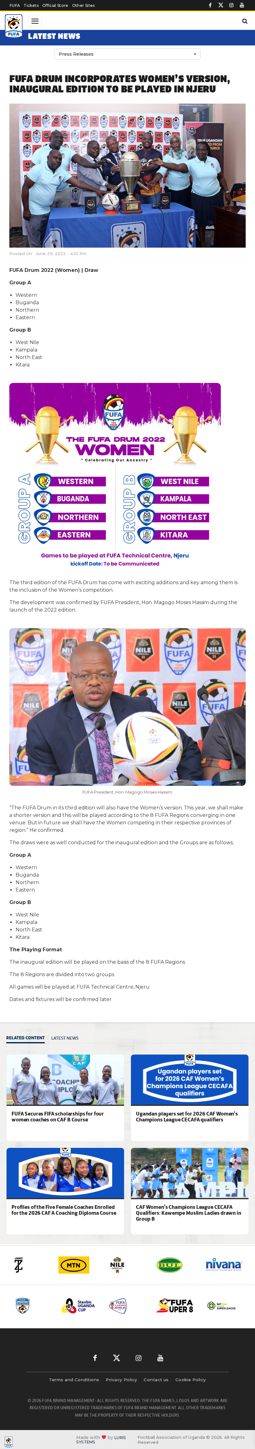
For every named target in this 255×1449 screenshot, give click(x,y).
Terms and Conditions (74, 1379)
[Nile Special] (127, 1265)
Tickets (31, 5)
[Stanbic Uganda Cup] (80, 1305)
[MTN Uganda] (79, 1265)
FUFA (15, 5)
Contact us (156, 1379)
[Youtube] (242, 5)
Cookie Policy (190, 1379)
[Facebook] (210, 5)
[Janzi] (30, 1265)
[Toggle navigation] (35, 21)
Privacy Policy (121, 1379)
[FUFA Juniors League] (127, 1305)
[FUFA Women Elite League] (33, 1305)
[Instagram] (231, 5)
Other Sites (83, 5)
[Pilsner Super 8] (175, 1306)
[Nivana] (224, 1265)
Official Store (55, 5)
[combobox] (127, 54)
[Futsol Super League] (222, 1305)
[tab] (27, 1038)
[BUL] (176, 1265)
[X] (221, 5)
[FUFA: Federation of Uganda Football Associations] (14, 27)
